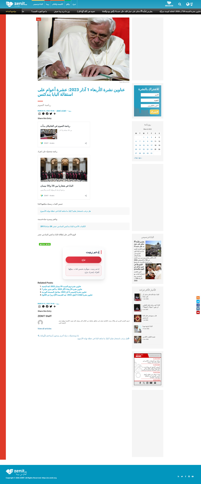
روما (47, 4)
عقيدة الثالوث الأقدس (149, 337)
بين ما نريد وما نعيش (45, 11)
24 (151, 149)
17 (151, 145)
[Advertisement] (147, 49)
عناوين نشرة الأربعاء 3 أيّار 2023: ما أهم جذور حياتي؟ (62, 289)
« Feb (136, 158)
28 (140, 153)
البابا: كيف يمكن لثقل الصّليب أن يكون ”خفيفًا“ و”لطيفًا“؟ (151, 306)
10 (151, 141)
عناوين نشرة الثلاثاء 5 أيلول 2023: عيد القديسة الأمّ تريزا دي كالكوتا (67, 295)
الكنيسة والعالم (57, 4)
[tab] (141, 355)
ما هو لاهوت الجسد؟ (22, 11)
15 (144, 145)
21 (140, 149)
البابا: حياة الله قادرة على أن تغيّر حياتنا (151, 295)
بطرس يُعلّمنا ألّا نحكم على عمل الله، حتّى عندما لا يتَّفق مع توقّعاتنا (110, 11)
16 (147, 145)
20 (136, 149)
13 (136, 145)
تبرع (74, 4)
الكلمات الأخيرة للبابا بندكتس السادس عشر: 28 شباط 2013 (63, 226)
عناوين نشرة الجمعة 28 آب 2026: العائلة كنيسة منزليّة (163, 11)
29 (144, 153)
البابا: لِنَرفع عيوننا (148, 326)
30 (147, 153)
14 (140, 145)
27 (136, 153)
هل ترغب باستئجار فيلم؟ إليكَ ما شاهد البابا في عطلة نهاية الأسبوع (65, 211)
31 (151, 153)
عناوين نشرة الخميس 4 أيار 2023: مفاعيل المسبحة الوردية (64, 292)
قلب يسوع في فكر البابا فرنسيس (150, 317)
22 (144, 149)
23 (147, 149)
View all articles (44, 329)
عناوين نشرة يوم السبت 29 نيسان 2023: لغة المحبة (61, 286)
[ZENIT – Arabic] (19, 4)
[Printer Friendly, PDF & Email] (45, 244)
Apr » (140, 158)
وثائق (68, 4)
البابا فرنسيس (38, 4)
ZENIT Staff (61, 111)
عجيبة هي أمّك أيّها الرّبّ (69, 11)
